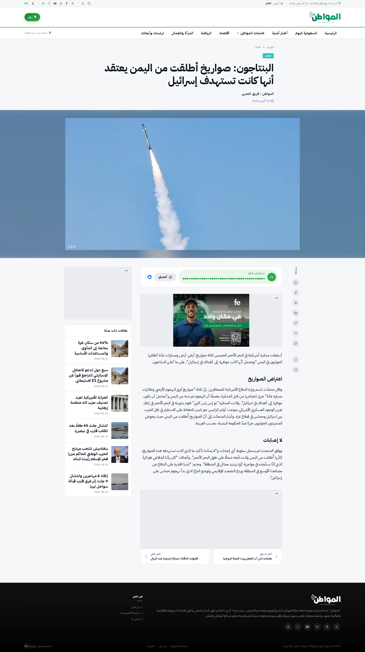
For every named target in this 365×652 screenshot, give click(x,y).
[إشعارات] (82, 3)
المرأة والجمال (182, 33)
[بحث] (89, 3)
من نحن (136, 607)
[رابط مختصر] (296, 333)
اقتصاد (224, 33)
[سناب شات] (49, 3)
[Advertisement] (211, 519)
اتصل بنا (135, 619)
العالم (258, 47)
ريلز (30, 17)
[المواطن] (324, 17)
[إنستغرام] (61, 3)
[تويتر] (72, 3)
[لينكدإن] (296, 313)
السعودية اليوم (306, 33)
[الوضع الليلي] (33, 3)
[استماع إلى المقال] (296, 370)
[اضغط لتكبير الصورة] (182, 184)
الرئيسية (331, 33)
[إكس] (296, 303)
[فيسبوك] (66, 3)
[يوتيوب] (55, 3)
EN (26, 3)
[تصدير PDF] (296, 343)
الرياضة (206, 33)
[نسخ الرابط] (296, 323)
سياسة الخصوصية (130, 613)
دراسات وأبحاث (152, 33)
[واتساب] (296, 282)
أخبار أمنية (280, 33)
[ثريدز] (43, 3)
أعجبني (162, 277)
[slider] (224, 279)
